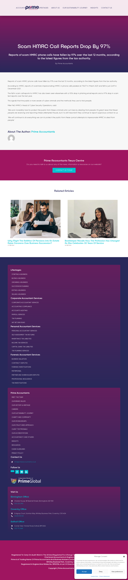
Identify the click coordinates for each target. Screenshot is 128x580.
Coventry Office (18, 509)
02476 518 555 (19, 516)
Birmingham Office (20, 496)
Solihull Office (17, 521)
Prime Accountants (43, 132)
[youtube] (22, 472)
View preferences (117, 571)
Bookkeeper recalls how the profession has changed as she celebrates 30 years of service (92, 241)
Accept (84, 571)
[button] (124, 557)
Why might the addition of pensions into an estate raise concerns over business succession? (33, 241)
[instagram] (12, 471)
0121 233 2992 (18, 503)
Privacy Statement (104, 576)
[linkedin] (26, 472)
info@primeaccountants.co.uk (25, 462)
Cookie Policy (94, 576)
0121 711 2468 (18, 528)
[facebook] (17, 472)
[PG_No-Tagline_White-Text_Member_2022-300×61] (26, 478)
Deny (100, 571)
